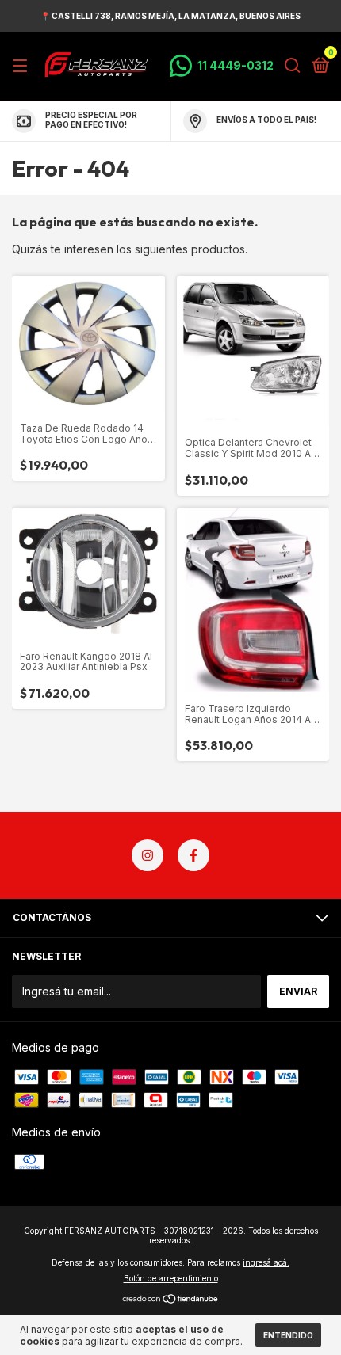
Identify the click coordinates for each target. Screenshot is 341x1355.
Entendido (288, 1335)
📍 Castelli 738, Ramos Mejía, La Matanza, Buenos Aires (170, 16)
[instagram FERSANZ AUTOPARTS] (147, 855)
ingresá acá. (266, 1262)
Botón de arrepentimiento (171, 1278)
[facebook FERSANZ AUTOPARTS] (193, 855)
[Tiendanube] (170, 1300)
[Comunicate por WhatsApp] (221, 66)
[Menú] (22, 66)
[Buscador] (292, 66)
